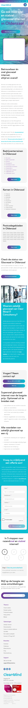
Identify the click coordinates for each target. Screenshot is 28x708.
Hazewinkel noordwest (11, 166)
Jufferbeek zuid (9, 171)
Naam (6, 488)
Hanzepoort (9, 163)
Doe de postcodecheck (11, 276)
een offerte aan (22, 478)
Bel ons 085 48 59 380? (14, 381)
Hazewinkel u (9, 168)
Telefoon (6, 502)
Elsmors (8, 161)
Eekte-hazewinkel (10, 159)
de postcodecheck (19, 132)
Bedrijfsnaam (7, 495)
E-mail (6, 509)
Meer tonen (14, 179)
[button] (25, 5)
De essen (8, 158)
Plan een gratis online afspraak (15, 139)
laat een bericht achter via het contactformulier (12, 141)
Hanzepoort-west (10, 164)
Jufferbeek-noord (10, 173)
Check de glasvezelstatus (10, 31)
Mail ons (14, 385)
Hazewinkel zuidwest (11, 170)
